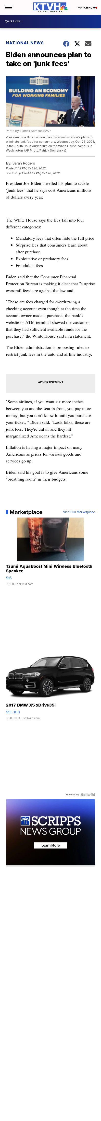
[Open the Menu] (8, 7)
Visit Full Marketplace (79, 512)
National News (25, 42)
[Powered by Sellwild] (88, 794)
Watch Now (86, 7)
